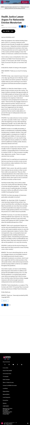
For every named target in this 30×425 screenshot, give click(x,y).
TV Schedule (5, 376)
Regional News (6, 391)
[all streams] (28, 423)
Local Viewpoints (6, 397)
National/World (6, 394)
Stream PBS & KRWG (7, 370)
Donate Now (5, 400)
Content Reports (6, 412)
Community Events (7, 373)
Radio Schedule (6, 379)
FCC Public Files (6, 409)
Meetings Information (7, 408)
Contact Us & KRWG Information (10, 385)
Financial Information (7, 411)
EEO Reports (5, 410)
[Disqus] (15, 334)
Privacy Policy (6, 414)
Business (5, 300)
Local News (5, 388)
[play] (2, 423)
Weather (5, 403)
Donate (25, 2)
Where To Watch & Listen (8, 382)
